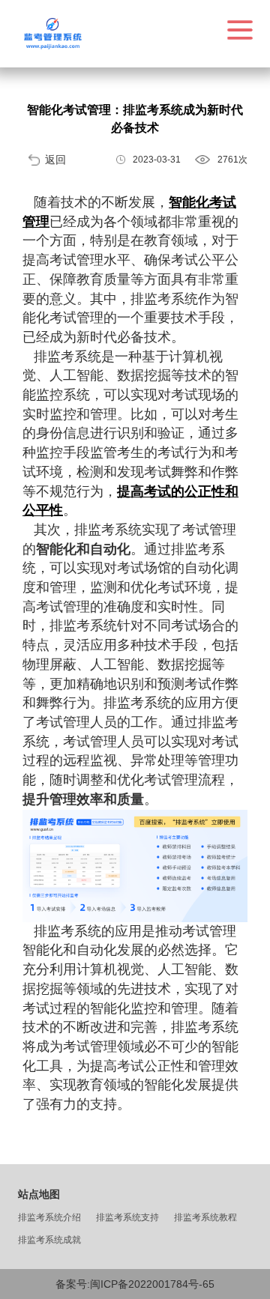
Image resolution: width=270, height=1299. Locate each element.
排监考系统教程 (205, 1217)
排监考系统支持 (127, 1217)
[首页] (52, 33)
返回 (55, 160)
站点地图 (39, 1194)
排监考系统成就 (49, 1240)
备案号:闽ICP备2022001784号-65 (135, 1284)
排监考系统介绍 (49, 1217)
